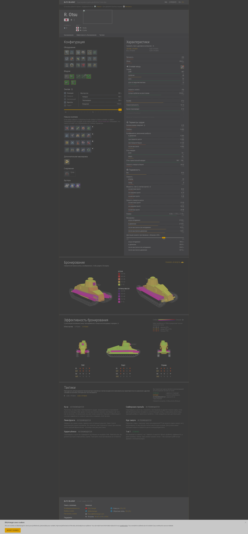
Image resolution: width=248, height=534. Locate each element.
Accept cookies (13, 530)
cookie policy (124, 525)
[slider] (120, 110)
